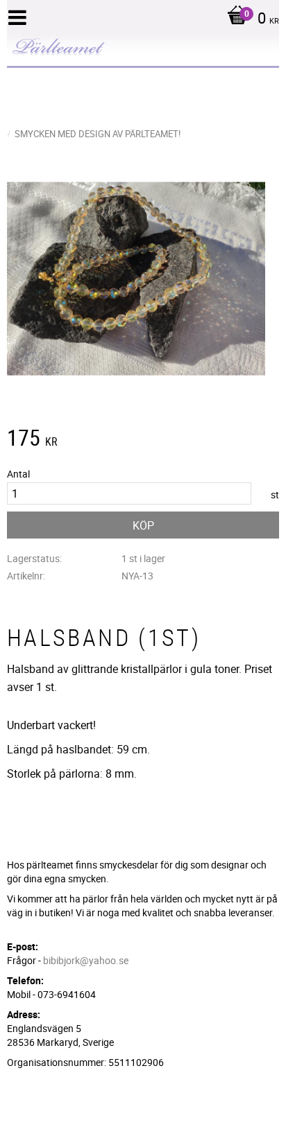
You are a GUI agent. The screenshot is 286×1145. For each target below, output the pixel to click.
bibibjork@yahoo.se (85, 960)
